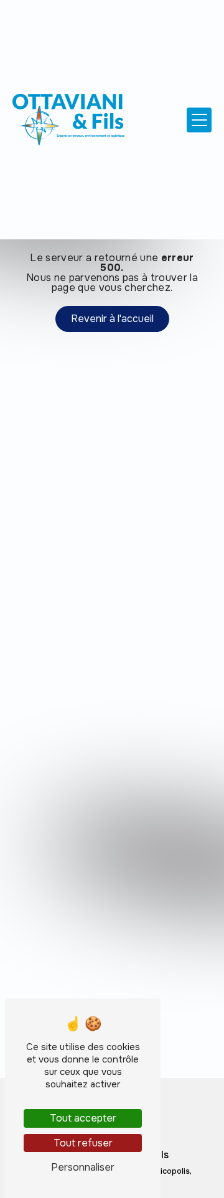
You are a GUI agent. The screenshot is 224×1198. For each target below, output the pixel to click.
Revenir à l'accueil (112, 318)
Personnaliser (82, 1167)
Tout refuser (83, 1143)
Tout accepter (83, 1118)
